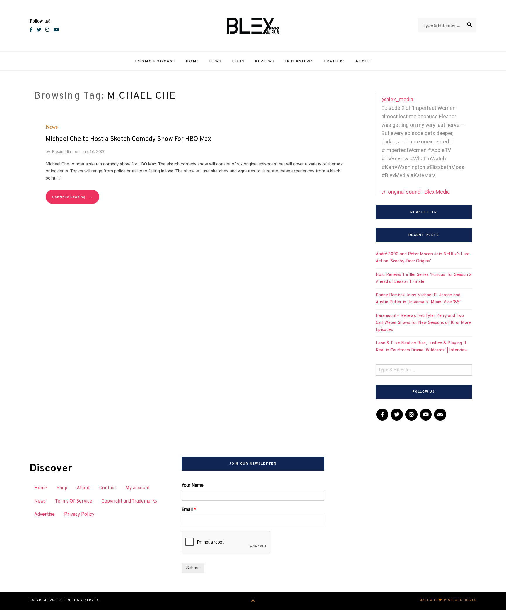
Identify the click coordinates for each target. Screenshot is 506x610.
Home (192, 61)
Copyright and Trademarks (129, 501)
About (363, 61)
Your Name (193, 485)
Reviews (265, 61)
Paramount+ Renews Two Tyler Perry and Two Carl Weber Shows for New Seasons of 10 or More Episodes (423, 323)
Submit (193, 567)
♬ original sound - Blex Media (416, 192)
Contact (107, 488)
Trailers (335, 61)
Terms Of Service (73, 501)
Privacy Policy (79, 514)
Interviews (299, 61)
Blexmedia (61, 151)
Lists (238, 61)
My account (138, 488)
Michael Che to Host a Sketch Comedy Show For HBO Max (128, 139)
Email (189, 509)
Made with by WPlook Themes (448, 600)
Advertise (44, 514)
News (215, 61)
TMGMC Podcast (155, 61)
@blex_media (397, 99)
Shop (62, 488)
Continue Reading (72, 197)
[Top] (253, 601)
